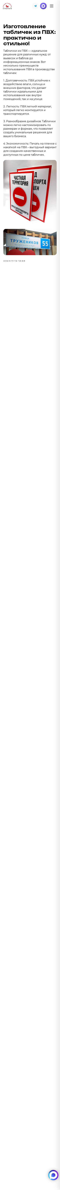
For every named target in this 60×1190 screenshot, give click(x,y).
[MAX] (43, 6)
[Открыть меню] (51, 6)
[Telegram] (35, 6)
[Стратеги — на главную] (7, 6)
